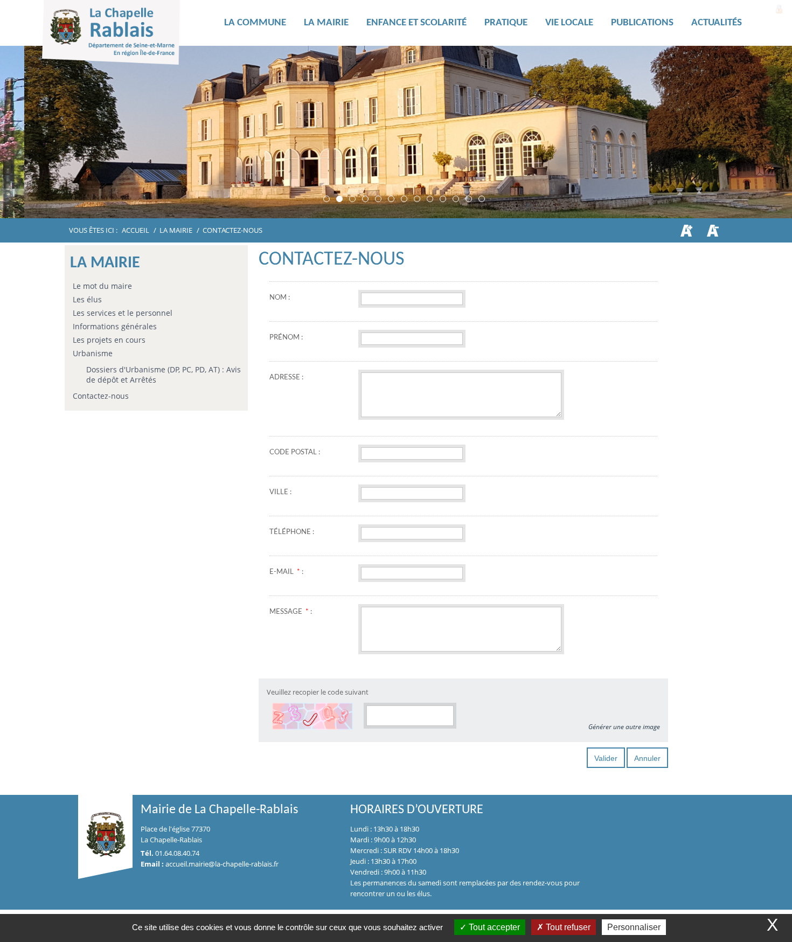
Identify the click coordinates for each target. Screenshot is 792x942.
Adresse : (286, 377)
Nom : (279, 297)
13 (481, 199)
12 (469, 199)
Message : (290, 611)
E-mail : (286, 572)
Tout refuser (567, 927)
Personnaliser (634, 927)
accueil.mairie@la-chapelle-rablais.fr (222, 864)
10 (443, 199)
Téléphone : (291, 532)
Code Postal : (294, 452)
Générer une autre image (624, 726)
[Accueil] (128, 35)
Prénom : (286, 337)
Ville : (280, 492)
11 (456, 199)
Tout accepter (493, 927)
